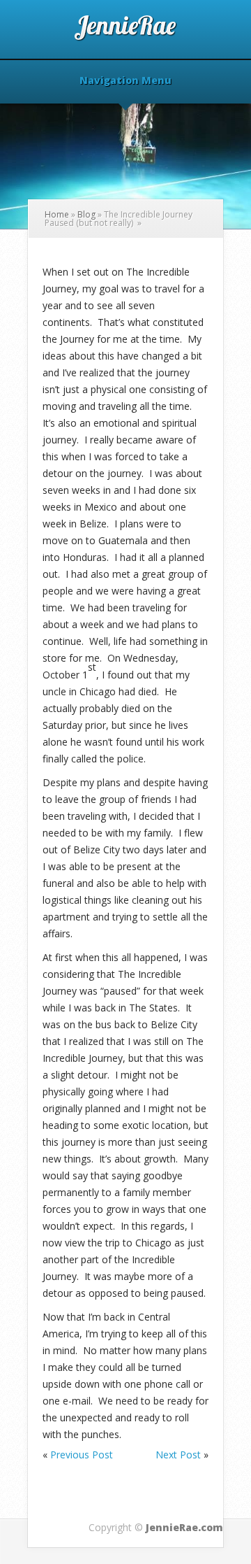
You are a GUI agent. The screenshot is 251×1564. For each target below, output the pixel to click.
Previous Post (81, 1454)
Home (57, 214)
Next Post (178, 1454)
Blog (86, 214)
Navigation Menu (125, 81)
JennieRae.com (184, 1527)
